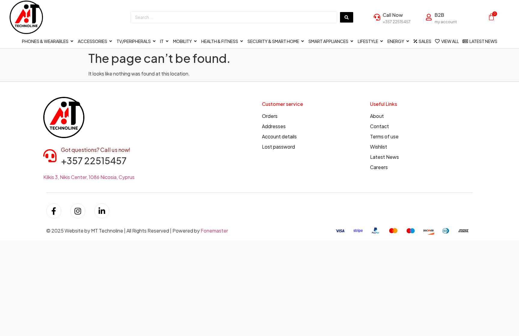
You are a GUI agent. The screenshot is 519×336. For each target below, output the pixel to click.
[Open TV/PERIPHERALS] (154, 41)
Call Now (393, 15)
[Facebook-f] (53, 210)
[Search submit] (346, 17)
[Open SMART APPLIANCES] (352, 41)
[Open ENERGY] (408, 41)
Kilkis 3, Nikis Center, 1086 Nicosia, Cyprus (89, 177)
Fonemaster (214, 230)
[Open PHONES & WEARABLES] (72, 41)
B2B (439, 15)
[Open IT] (167, 41)
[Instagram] (77, 210)
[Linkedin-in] (101, 210)
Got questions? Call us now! (95, 149)
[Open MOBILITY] (195, 41)
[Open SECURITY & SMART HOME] (303, 41)
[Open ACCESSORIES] (111, 41)
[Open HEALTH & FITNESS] (242, 41)
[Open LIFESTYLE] (382, 41)
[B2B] (429, 17)
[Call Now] (377, 17)
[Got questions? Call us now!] (49, 155)
